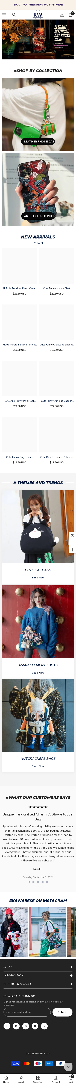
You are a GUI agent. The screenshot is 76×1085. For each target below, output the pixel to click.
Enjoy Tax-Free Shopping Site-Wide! (38, 4)
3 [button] (38, 882)
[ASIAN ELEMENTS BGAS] (38, 621)
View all (39, 243)
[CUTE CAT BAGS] (38, 526)
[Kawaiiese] (38, 114)
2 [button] (33, 882)
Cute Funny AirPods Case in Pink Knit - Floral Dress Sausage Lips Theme (56, 401)
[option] (38, 5)
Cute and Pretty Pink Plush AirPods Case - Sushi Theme (19, 401)
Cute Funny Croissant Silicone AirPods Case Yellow (56, 345)
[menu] (4, 15)
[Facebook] (7, 1026)
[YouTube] (35, 1026)
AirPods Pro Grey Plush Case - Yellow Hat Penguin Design (19, 289)
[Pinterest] (25, 1026)
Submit (63, 1012)
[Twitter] (44, 1026)
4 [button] (43, 882)
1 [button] (29, 882)
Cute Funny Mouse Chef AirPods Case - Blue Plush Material (56, 289)
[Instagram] (16, 1026)
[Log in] (62, 15)
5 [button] (47, 882)
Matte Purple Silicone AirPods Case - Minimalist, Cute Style (19, 345)
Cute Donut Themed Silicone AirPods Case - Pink (56, 457)
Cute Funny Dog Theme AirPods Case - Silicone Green (19, 457)
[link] (21, 1079)
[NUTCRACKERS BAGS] (38, 715)
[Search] (14, 15)
